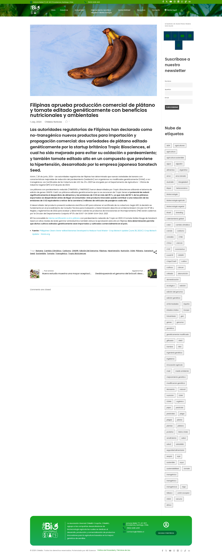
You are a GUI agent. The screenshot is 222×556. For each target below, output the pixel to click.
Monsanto (171, 389)
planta (179, 420)
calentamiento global (175, 219)
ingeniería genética (174, 353)
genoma (180, 322)
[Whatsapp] (178, 45)
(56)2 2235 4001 (94, 2)
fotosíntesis (171, 316)
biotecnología (172, 194)
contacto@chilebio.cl (135, 532)
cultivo (184, 261)
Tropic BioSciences (77, 253)
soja (178, 456)
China (169, 243)
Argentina (183, 170)
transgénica (171, 474)
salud (169, 444)
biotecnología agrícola (176, 200)
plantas (170, 426)
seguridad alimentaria (175, 450)
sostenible (41, 253)
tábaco (169, 493)
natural (182, 389)
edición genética (173, 298)
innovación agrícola (174, 365)
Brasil (169, 212)
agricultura (171, 152)
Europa (186, 310)
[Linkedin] (190, 36)
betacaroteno (181, 188)
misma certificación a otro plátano (64, 218)
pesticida (179, 407)
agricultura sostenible (175, 158)
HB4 (179, 347)
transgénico (61, 253)
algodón (179, 164)
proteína (170, 432)
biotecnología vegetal (175, 206)
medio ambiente (182, 371)
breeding (179, 212)
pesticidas (171, 414)
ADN (168, 145)
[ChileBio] (36, 10)
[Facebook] (167, 36)
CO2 (168, 249)
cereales (170, 237)
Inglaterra (170, 359)
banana (39, 250)
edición (183, 286)
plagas (169, 420)
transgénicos (172, 487)
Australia (170, 182)
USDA (169, 499)
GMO (180, 340)
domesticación (173, 279)
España (186, 304)
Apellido (168, 89)
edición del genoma (88, 250)
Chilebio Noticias (53, 121)
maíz (168, 371)
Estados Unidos (173, 310)
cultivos (170, 267)
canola (169, 231)
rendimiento (171, 438)
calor (169, 225)
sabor (183, 438)
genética (170, 328)
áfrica (169, 505)
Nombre (168, 81)
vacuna (179, 499)
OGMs (169, 401)
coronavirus (180, 249)
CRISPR (75, 250)
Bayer (169, 188)
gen (182, 316)
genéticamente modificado (178, 334)
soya (182, 462)
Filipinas (103, 250)
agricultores (180, 145)
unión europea (183, 493)
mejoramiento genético (176, 377)
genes (169, 322)
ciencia (179, 243)
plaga (182, 414)
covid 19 (170, 255)
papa (169, 407)
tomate (50, 253)
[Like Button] (66, 121)
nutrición (125, 250)
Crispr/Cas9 (171, 261)
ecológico (171, 286)
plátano (139, 250)
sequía (169, 456)
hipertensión (114, 250)
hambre (170, 347)
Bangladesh (183, 182)
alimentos (170, 170)
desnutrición (183, 273)
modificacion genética (176, 383)
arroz (169, 176)
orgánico (180, 401)
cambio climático (52, 250)
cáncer (181, 267)
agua (169, 164)
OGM (132, 250)
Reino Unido (183, 432)
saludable (180, 444)
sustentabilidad (173, 468)
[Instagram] (175, 36)
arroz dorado (181, 176)
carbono (66, 250)
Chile (181, 237)
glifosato (170, 340)
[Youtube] (182, 36)
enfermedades (173, 304)
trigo (184, 487)
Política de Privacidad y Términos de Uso (114, 550)
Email (167, 98)
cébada (170, 273)
